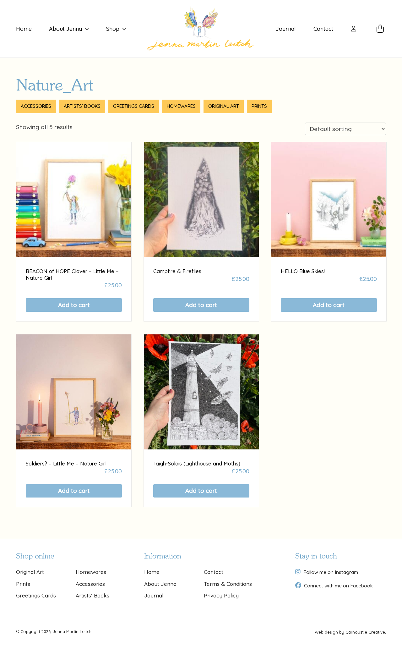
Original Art (223, 106)
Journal (286, 29)
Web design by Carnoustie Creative (350, 632)
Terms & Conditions (228, 583)
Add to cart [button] (74, 305)
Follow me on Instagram (330, 572)
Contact (323, 29)
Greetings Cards (133, 106)
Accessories (36, 106)
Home (24, 29)
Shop (112, 29)
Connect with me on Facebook (338, 585)
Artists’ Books (82, 106)
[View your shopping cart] (381, 29)
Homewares (181, 106)
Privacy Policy (221, 595)
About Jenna (65, 29)
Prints (259, 106)
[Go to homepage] (201, 28)
